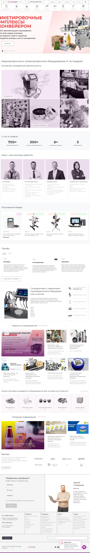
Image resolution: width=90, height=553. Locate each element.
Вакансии (27, 519)
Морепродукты (62, 407)
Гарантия (27, 522)
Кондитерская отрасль (45, 407)
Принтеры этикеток (46, 523)
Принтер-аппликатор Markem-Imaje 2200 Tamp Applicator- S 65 (34, 234)
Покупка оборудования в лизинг (77, 188)
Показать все (85, 391)
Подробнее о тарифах (11, 279)
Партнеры (27, 521)
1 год (9, 253)
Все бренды (6, 467)
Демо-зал (60, 524)
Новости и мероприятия (31, 516)
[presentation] (2, 32)
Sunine (32, 310)
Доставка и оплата (29, 524)
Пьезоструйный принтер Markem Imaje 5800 (54, 234)
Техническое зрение (46, 532)
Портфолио (28, 526)
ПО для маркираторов (47, 530)
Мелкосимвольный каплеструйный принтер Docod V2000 (11, 234)
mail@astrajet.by (9, 515)
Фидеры (44, 527)
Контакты (67, 2)
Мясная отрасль (10, 407)
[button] (2, 50)
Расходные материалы (47, 528)
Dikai (32, 308)
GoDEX (32, 313)
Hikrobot (33, 316)
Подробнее (8, 41)
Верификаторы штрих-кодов (48, 522)
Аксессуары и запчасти (47, 525)
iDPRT (32, 311)
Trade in (71, 187)
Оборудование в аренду (75, 190)
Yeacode (33, 314)
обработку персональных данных (25, 500)
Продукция (45, 514)
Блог (80, 2)
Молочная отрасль (27, 407)
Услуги (60, 514)
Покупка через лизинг (63, 517)
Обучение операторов (8, 184)
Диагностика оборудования (80, 519)
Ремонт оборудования (79, 525)
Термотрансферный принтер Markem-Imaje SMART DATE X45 (76, 234)
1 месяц (4, 253)
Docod (32, 307)
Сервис (59, 2)
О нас (73, 2)
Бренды (52, 2)
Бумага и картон (80, 407)
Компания (28, 514)
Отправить (11, 505)
